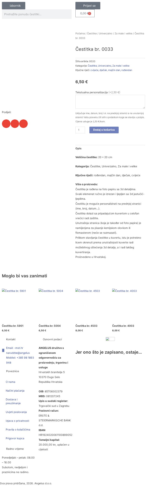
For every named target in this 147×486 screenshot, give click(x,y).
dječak (103, 70)
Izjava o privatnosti (17, 420)
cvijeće (94, 70)
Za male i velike (123, 33)
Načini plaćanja (15, 390)
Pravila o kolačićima (18, 429)
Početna (80, 33)
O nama (10, 381)
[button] (6, 123)
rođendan (126, 70)
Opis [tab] (78, 148)
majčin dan (114, 70)
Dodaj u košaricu (104, 129)
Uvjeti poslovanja (16, 412)
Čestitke (92, 33)
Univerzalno (105, 33)
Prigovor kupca (15, 438)
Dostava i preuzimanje (13, 401)
